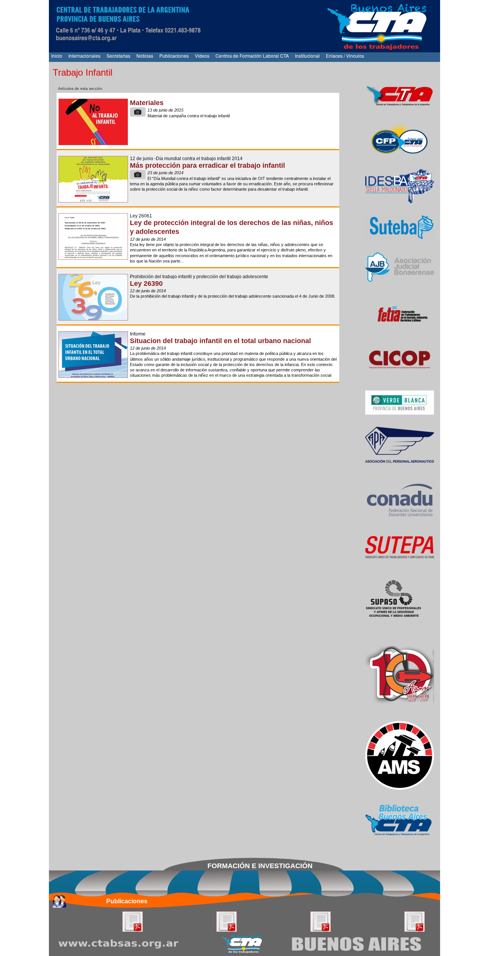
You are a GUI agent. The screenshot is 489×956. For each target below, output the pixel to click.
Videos (202, 55)
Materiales (147, 103)
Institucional (307, 55)
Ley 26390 (146, 283)
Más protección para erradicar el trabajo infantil (207, 165)
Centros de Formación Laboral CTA (252, 55)
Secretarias (118, 55)
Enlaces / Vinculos (345, 55)
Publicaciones (174, 55)
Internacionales (84, 55)
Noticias (144, 55)
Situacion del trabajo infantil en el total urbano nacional (220, 341)
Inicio (56, 55)
